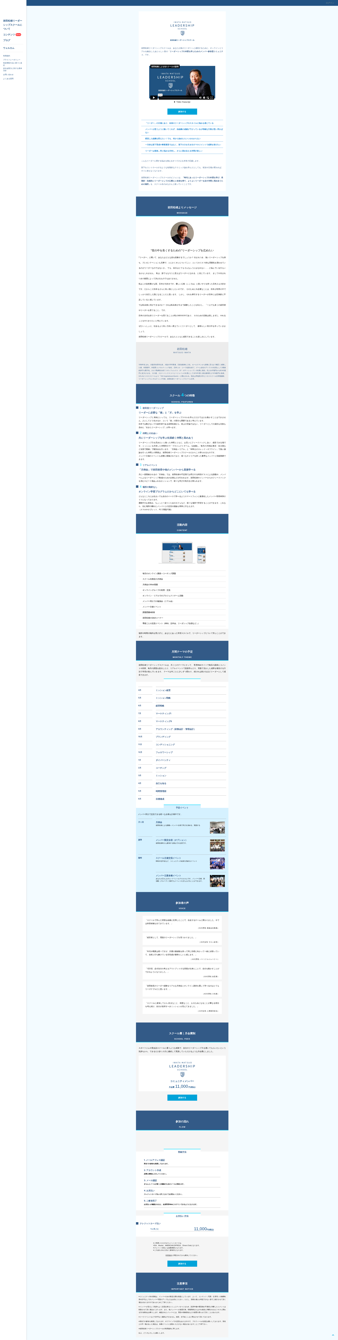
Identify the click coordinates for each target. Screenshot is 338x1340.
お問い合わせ (8, 74)
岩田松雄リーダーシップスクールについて (12, 24)
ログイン (330, 2)
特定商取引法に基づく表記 (12, 64)
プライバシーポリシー (11, 60)
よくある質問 (8, 79)
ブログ (6, 40)
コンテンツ (12, 34)
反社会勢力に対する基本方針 (12, 69)
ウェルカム (8, 48)
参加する (182, 111)
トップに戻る (333, 1335)
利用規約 (6, 56)
